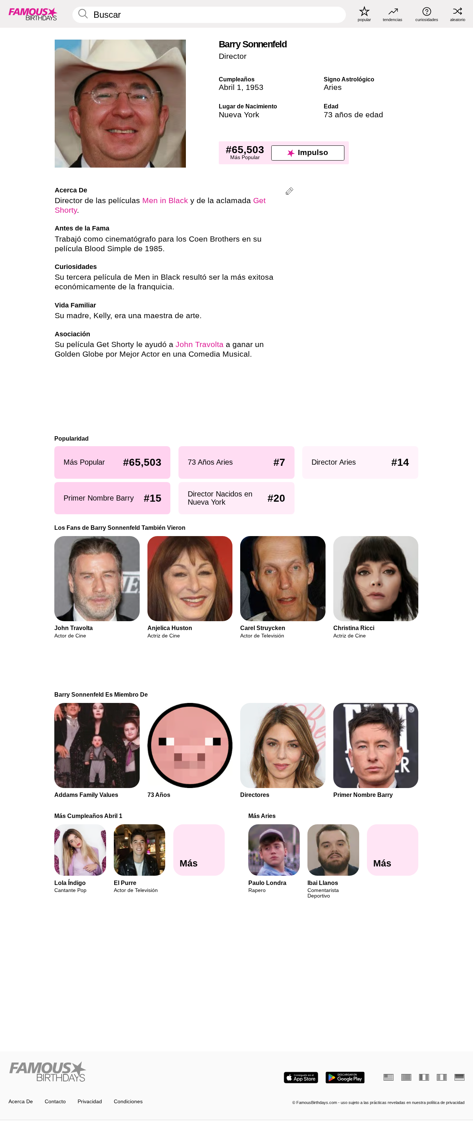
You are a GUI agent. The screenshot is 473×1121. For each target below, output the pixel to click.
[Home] (120, 1072)
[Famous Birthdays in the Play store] (345, 1077)
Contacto (55, 1101)
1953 (254, 87)
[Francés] (424, 1077)
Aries (333, 87)
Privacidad (90, 1101)
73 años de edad (353, 114)
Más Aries (262, 815)
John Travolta (200, 344)
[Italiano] (442, 1077)
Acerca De (20, 1101)
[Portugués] (406, 1077)
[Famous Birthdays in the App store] (301, 1077)
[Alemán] (460, 1077)
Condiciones (128, 1101)
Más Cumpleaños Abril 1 (89, 815)
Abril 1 (230, 87)
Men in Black (165, 200)
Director (232, 56)
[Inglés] (389, 1077)
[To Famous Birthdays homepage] (33, 13)
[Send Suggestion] (290, 192)
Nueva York (239, 114)
